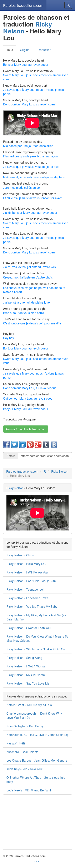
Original (25, 50)
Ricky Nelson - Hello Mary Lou (26, 564)
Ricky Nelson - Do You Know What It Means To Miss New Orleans (37, 638)
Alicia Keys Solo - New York (24, 769)
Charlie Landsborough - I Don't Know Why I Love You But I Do (35, 715)
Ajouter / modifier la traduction (25, 429)
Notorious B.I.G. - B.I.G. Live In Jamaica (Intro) (37, 735)
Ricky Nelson (59, 471)
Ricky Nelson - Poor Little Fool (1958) (31, 581)
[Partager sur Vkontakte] (54, 444)
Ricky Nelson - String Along (24, 658)
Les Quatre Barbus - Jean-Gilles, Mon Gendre (36, 760)
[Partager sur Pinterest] (30, 444)
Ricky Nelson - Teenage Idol (25, 589)
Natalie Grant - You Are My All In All (29, 705)
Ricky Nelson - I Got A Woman (26, 666)
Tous (9, 50)
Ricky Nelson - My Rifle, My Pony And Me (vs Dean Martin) (36, 617)
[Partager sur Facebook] (6, 444)
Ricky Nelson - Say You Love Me (27, 683)
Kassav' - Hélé (15, 743)
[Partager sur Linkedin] (22, 444)
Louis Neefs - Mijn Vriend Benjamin (29, 790)
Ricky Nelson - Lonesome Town (27, 598)
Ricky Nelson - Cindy (20, 555)
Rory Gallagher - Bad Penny (25, 726)
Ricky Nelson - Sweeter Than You (28, 628)
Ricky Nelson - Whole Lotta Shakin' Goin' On (35, 649)
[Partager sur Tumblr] (46, 444)
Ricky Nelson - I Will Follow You (27, 572)
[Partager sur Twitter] (14, 444)
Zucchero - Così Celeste (22, 752)
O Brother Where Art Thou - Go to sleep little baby (35, 779)
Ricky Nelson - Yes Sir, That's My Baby (31, 606)
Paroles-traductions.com (23, 5)
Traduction (44, 50)
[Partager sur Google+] (38, 444)
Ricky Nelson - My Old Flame (25, 675)
